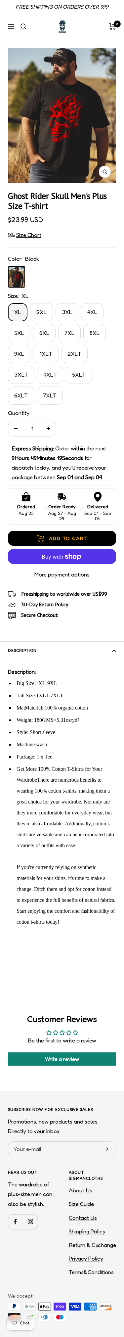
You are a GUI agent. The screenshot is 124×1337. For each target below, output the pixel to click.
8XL (95, 332)
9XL (19, 353)
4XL (92, 311)
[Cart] (112, 26)
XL (17, 311)
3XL (67, 311)
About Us (80, 1190)
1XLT (45, 353)
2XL (41, 311)
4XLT (50, 374)
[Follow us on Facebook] (15, 1221)
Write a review (62, 1059)
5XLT (79, 374)
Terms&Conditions (91, 1271)
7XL (69, 332)
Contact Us (83, 1217)
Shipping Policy (87, 1231)
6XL (44, 332)
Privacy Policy (86, 1258)
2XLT (74, 353)
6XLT (21, 395)
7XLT (50, 395)
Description (22, 650)
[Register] (106, 1149)
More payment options (62, 574)
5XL (19, 332)
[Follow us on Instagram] (30, 1221)
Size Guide (81, 1203)
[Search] (23, 26)
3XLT (21, 374)
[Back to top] (105, 1293)
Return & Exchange (92, 1244)
